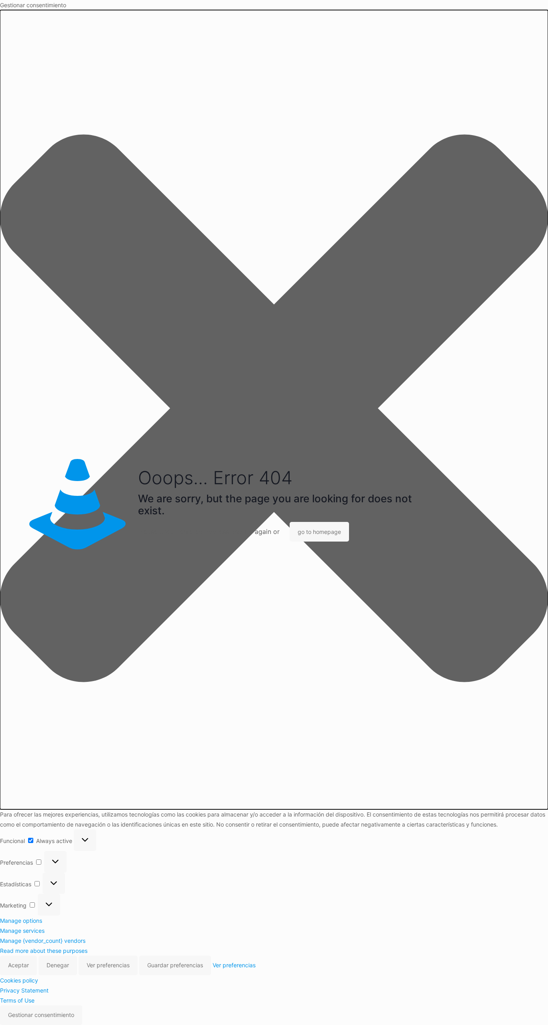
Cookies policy (19, 980)
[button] (274, 409)
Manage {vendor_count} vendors (42, 940)
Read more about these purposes (43, 950)
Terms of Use (17, 1000)
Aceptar (18, 965)
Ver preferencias (108, 965)
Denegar (58, 965)
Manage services (22, 930)
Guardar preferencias (175, 965)
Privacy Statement (24, 990)
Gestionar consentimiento (41, 1014)
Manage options (21, 920)
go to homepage (319, 531)
